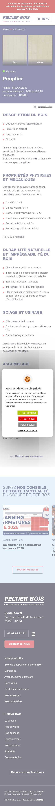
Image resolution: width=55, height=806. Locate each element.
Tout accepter (28, 412)
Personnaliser (27, 424)
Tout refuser (28, 418)
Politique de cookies (27, 430)
